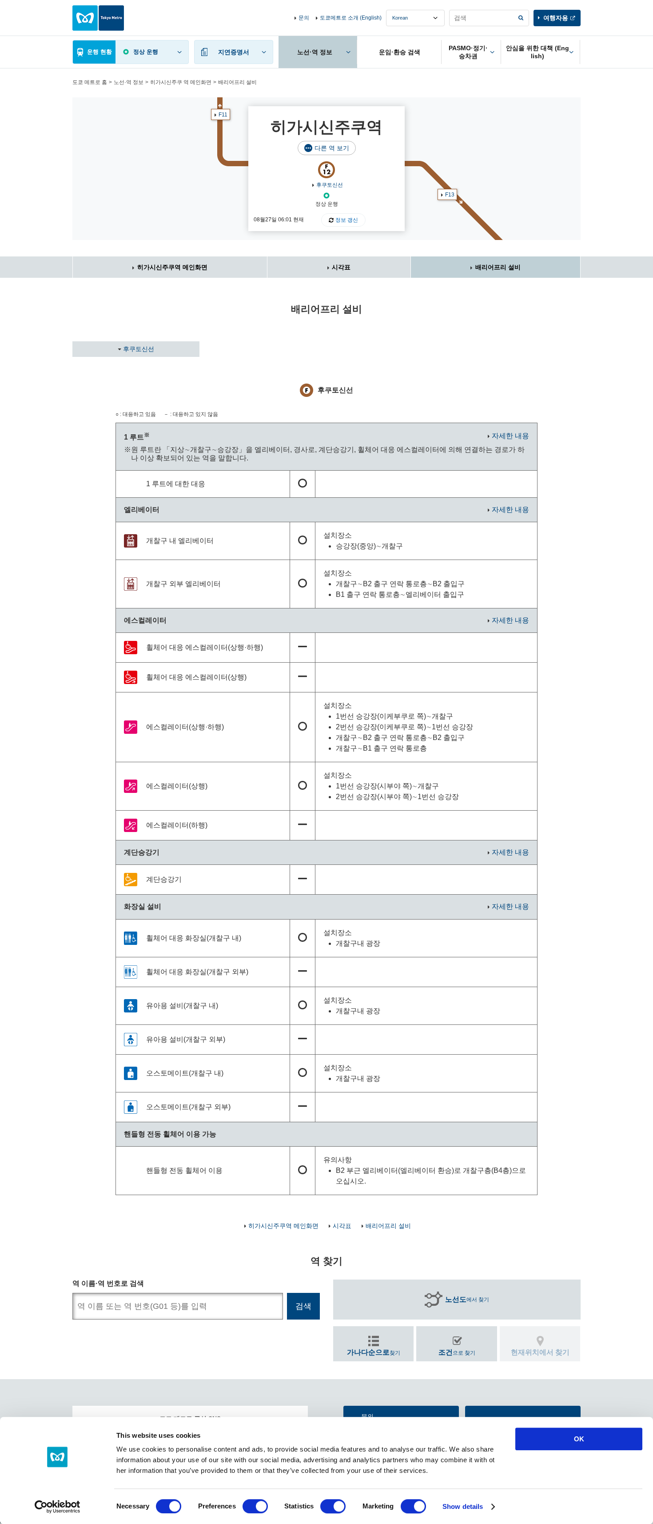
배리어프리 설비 (498, 267)
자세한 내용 (510, 436)
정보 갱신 (346, 220)
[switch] (255, 1506)
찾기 (373, 1352)
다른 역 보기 (332, 148)
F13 (449, 195)
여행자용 (555, 17)
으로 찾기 (456, 1352)
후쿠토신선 (329, 185)
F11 (223, 115)
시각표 (341, 267)
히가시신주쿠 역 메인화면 (180, 82)
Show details (462, 1506)
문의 (304, 18)
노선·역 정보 (128, 82)
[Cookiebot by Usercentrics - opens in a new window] (57, 1506)
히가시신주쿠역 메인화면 (172, 267)
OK (579, 1439)
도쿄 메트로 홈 (89, 82)
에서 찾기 (467, 1299)
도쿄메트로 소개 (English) (351, 18)
